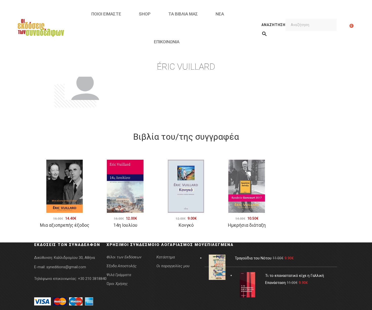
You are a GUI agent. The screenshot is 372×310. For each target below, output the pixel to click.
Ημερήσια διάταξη (247, 225)
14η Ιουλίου (125, 225)
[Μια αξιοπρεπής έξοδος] (64, 186)
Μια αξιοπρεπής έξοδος (64, 225)
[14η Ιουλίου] (125, 186)
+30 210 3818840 (92, 278)
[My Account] (343, 28)
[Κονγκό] (186, 186)
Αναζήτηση (273, 25)
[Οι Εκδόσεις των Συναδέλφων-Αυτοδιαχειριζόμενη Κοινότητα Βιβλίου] (41, 28)
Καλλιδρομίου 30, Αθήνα (74, 257)
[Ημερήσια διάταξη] (246, 186)
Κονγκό (186, 225)
